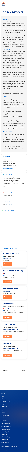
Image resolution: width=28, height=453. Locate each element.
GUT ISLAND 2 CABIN (10, 288)
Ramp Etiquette (5, 432)
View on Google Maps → (8, 168)
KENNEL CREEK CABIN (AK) (13, 271)
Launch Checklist (5, 429)
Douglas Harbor (8, 304)
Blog (2, 404)
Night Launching (5, 437)
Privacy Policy (4, 420)
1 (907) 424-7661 (9, 204)
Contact (3, 418)
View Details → (7, 264)
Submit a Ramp (5, 415)
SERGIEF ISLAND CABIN (11, 253)
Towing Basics (4, 439)
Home (2, 396)
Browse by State (5, 401)
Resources (4, 406)
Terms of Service (5, 423)
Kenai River (7, 343)
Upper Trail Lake (9, 324)
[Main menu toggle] (25, 4)
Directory (3, 399)
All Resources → (5, 442)
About (3, 412)
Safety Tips (4, 434)
